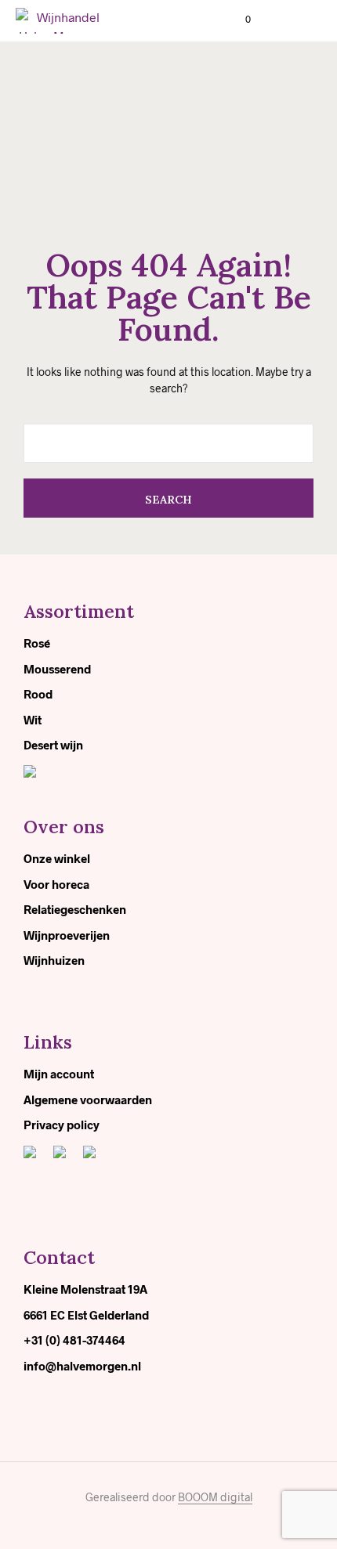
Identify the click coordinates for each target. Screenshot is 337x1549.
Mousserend (57, 669)
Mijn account (59, 1074)
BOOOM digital (215, 1497)
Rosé (37, 643)
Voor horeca (56, 884)
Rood (38, 694)
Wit (33, 720)
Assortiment (79, 611)
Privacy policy (62, 1125)
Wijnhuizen (54, 960)
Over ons (64, 826)
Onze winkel (57, 858)
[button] (237, 19)
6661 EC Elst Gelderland (86, 1315)
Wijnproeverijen (67, 935)
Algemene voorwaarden (88, 1099)
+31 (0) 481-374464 (74, 1340)
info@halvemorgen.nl (82, 1366)
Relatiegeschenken (75, 909)
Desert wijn (53, 745)
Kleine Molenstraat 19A (85, 1289)
